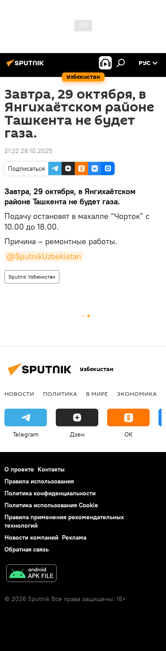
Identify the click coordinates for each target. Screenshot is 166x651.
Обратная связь (26, 549)
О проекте (19, 469)
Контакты (51, 469)
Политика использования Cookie (51, 505)
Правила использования (39, 481)
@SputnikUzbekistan (44, 256)
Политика (60, 394)
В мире (97, 394)
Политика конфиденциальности (50, 493)
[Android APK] (31, 574)
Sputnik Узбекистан (31, 276)
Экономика (137, 394)
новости (19, 394)
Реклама (74, 537)
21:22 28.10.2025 (28, 151)
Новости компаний (31, 537)
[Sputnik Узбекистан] (26, 66)
